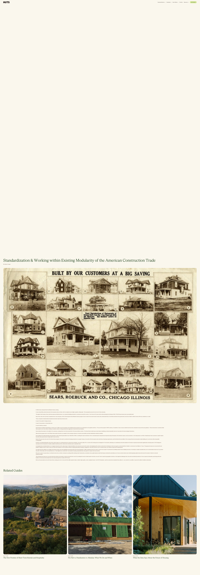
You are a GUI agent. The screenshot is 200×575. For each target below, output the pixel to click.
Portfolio (181, 2)
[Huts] (6, 2)
